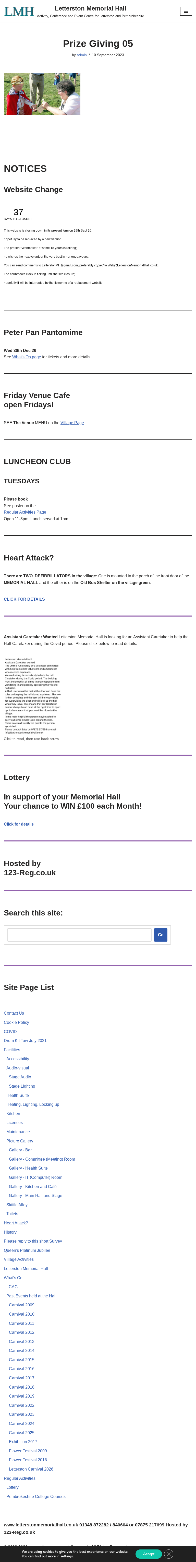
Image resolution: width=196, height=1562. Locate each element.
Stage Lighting (22, 1086)
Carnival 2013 (21, 1341)
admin (82, 55)
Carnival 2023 (21, 1414)
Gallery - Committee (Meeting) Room (42, 1159)
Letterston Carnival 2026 (31, 1469)
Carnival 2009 (21, 1305)
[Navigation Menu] (186, 11)
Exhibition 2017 (23, 1442)
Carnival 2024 (21, 1423)
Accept (148, 1553)
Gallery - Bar (20, 1150)
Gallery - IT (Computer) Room (35, 1177)
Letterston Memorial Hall (26, 1268)
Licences (14, 1122)
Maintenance (18, 1132)
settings (66, 1556)
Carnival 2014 (21, 1350)
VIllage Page (72, 423)
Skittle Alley (17, 1205)
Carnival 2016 (21, 1369)
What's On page (26, 357)
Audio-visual (17, 1068)
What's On (13, 1278)
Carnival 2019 (21, 1396)
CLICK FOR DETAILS (24, 599)
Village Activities (19, 1259)
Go (161, 935)
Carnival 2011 (21, 1323)
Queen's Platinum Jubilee (27, 1250)
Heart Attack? (16, 1223)
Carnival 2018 (21, 1387)
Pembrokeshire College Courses (36, 1496)
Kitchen (13, 1113)
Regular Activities (20, 512)
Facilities (12, 1050)
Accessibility (17, 1059)
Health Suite (17, 1095)
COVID (10, 1031)
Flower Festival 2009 (28, 1451)
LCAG (12, 1287)
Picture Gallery (19, 1141)
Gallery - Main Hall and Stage (35, 1195)
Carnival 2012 (21, 1332)
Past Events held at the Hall (31, 1296)
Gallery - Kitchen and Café (33, 1186)
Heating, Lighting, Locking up (32, 1104)
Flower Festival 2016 (28, 1460)
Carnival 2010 (21, 1314)
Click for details (19, 824)
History (10, 1232)
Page (41, 512)
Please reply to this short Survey (33, 1241)
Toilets (12, 1214)
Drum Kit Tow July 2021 (25, 1040)
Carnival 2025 (21, 1433)
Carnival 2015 (21, 1360)
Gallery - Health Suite (28, 1168)
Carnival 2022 (21, 1405)
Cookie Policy (16, 1022)
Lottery (12, 1487)
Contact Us (14, 1013)
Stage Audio (20, 1077)
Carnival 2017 (21, 1378)
